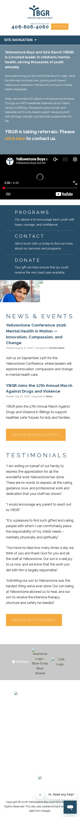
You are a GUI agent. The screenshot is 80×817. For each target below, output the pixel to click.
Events (53, 347)
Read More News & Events (36, 435)
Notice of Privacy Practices (40, 756)
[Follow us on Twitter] (38, 770)
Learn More (59, 26)
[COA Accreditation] (59, 662)
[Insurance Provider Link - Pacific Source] (20, 662)
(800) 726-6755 (40, 722)
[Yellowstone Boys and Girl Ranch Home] (40, 12)
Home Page (40, 732)
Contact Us (40, 751)
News (61, 347)
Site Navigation (18, 40)
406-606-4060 (30, 27)
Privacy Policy (40, 761)
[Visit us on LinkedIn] (47, 770)
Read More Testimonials (34, 620)
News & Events (40, 741)
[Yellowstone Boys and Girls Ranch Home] (40, 699)
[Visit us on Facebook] (28, 770)
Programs (40, 736)
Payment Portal (40, 746)
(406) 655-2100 (40, 717)
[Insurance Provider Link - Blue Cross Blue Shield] (40, 662)
